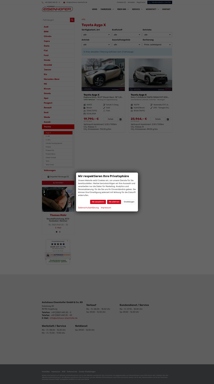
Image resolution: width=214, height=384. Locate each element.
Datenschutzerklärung (88, 207)
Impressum (106, 207)
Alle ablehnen (114, 202)
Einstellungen (129, 202)
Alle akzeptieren (98, 202)
